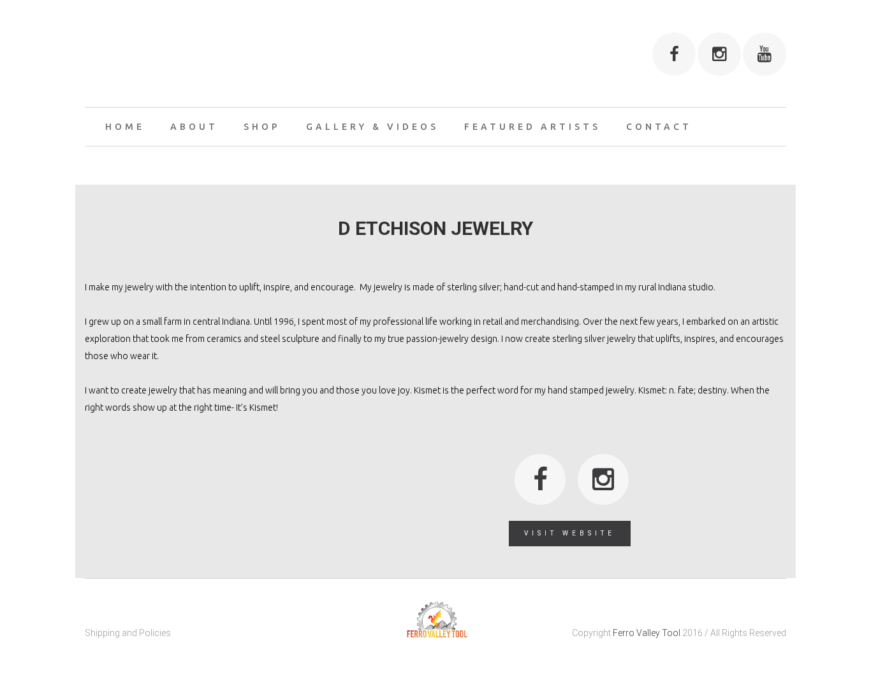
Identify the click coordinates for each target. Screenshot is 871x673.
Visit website (569, 533)
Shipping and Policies (128, 633)
